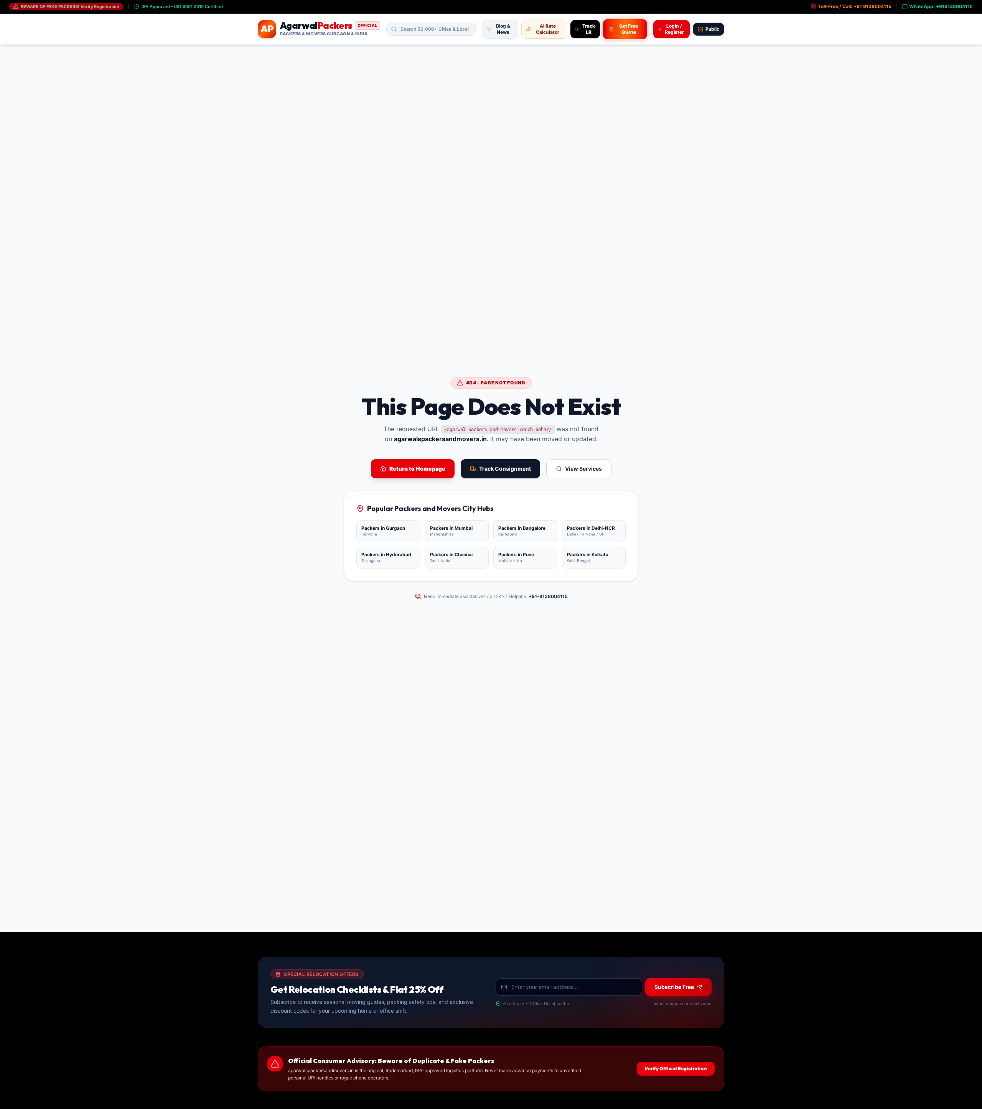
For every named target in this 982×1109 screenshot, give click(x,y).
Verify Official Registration (675, 1068)
